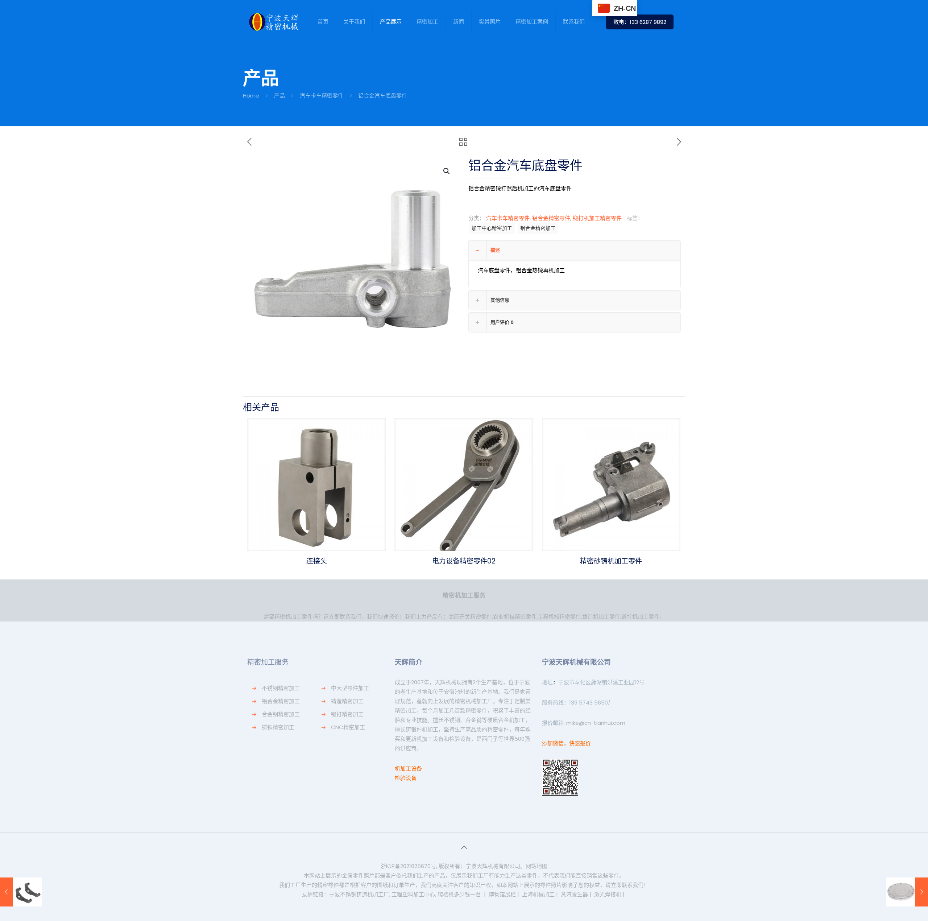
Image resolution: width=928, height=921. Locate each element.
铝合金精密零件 (551, 218)
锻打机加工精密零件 (597, 218)
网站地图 (536, 866)
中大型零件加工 (350, 688)
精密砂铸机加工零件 (611, 561)
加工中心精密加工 (492, 228)
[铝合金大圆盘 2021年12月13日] (907, 891)
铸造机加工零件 (601, 616)
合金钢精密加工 (281, 714)
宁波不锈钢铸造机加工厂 (359, 894)
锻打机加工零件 (640, 616)
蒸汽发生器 (574, 894)
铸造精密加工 (347, 701)
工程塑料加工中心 (413, 894)
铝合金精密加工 (538, 228)
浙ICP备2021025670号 (408, 866)
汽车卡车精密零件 (321, 95)
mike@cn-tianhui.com (595, 723)
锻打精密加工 (347, 714)
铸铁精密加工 (278, 727)
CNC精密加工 (348, 727)
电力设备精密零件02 (464, 561)
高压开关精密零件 (470, 616)
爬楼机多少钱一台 (459, 894)
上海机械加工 (538, 894)
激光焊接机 (607, 894)
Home (251, 95)
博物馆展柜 (502, 894)
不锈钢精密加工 (281, 688)
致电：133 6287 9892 (639, 22)
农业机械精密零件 (514, 616)
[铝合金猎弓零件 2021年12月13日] (21, 891)
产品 (279, 95)
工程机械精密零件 (559, 616)
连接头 (316, 561)
